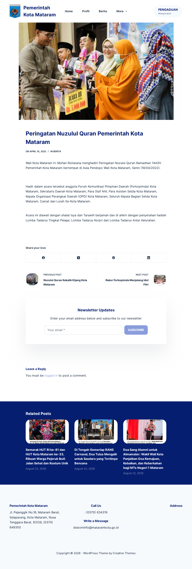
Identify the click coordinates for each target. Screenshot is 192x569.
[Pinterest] (113, 258)
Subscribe (136, 330)
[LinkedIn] (148, 258)
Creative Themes (124, 553)
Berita (103, 11)
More (120, 11)
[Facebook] (43, 258)
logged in (51, 375)
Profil (85, 11)
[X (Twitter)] (78, 258)
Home (69, 11)
